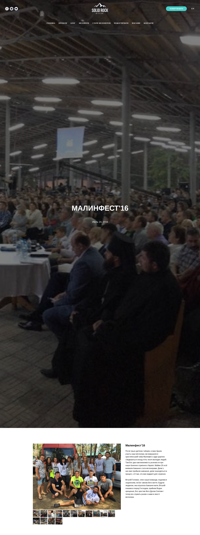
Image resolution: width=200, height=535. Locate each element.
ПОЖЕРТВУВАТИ (121, 23)
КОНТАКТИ (148, 23)
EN (192, 9)
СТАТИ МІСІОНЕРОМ (101, 23)
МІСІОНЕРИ (84, 23)
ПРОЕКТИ (63, 23)
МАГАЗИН (136, 23)
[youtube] (16, 8)
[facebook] (7, 8)
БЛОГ (73, 23)
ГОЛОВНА (51, 23)
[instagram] (11, 8)
